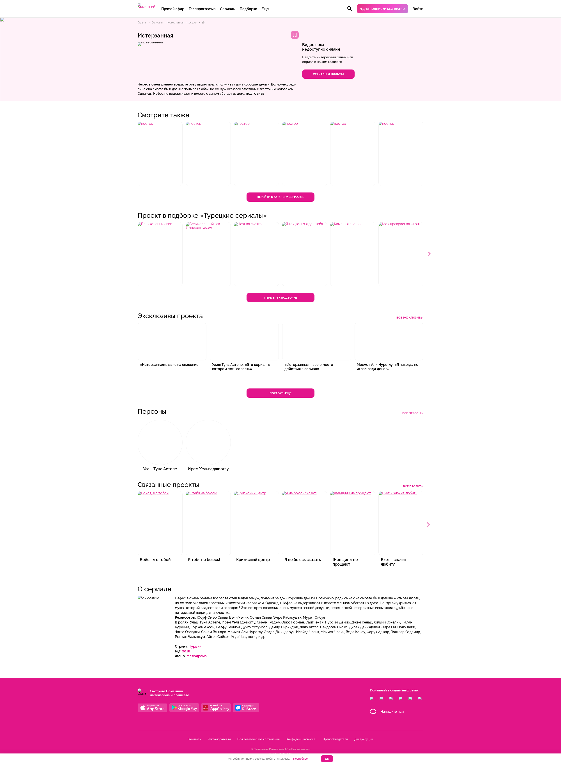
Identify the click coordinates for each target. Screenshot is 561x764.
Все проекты (413, 486)
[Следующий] (429, 254)
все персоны (412, 413)
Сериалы (227, 9)
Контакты (194, 739)
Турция (195, 646)
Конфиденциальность (301, 739)
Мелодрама (196, 656)
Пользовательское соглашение (258, 739)
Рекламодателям (219, 739)
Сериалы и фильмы (328, 74)
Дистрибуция (363, 739)
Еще (265, 9)
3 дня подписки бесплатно (382, 9)
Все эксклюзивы (409, 317)
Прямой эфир (172, 9)
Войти (418, 9)
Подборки (248, 9)
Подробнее (300, 758)
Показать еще (280, 393)
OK (327, 758)
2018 (186, 651)
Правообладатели (335, 739)
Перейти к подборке (280, 297)
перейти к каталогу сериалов (280, 197)
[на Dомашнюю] (146, 7)
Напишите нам (392, 712)
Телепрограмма (202, 9)
